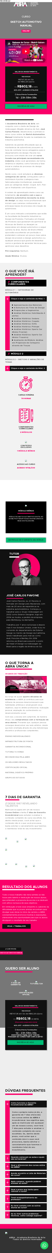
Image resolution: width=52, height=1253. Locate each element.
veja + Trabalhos (16, 926)
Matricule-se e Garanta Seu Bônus (26, 540)
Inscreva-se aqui (26, 106)
